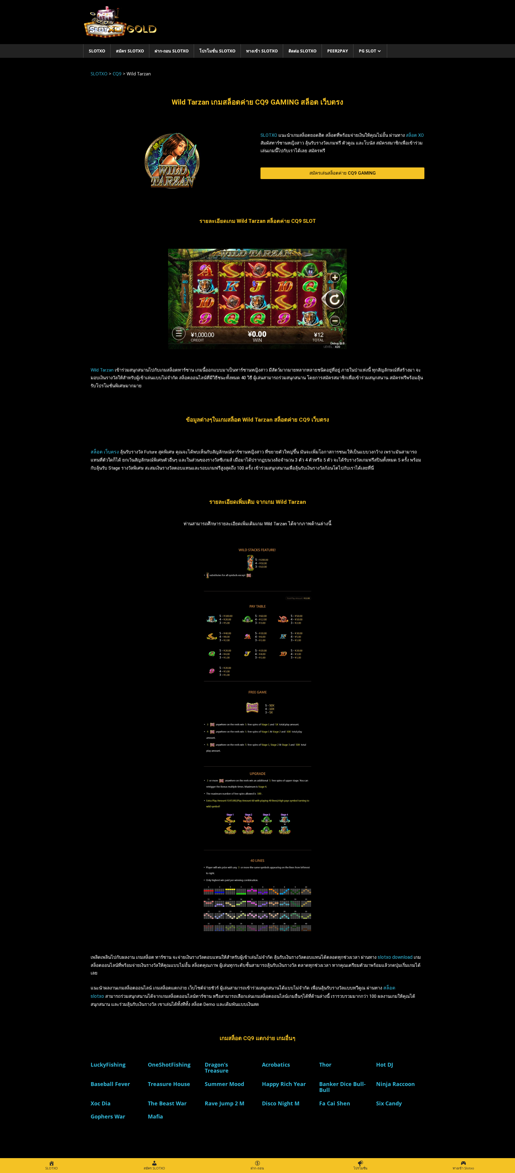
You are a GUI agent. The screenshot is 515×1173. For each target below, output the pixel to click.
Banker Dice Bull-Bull (342, 1086)
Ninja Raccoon (395, 1083)
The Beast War (167, 1103)
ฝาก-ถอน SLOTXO (172, 51)
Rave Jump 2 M (224, 1103)
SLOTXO (97, 51)
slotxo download (395, 957)
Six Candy (389, 1103)
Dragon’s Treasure (217, 1067)
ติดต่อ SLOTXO (302, 51)
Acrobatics (276, 1064)
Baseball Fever (110, 1083)
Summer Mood (224, 1083)
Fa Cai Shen (334, 1103)
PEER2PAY (337, 51)
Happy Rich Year (284, 1083)
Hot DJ (384, 1064)
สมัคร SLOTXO (130, 51)
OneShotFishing (169, 1064)
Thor (325, 1064)
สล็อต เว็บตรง (105, 452)
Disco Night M (281, 1103)
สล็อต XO (415, 135)
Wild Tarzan (102, 370)
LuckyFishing (108, 1064)
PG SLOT (367, 51)
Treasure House (169, 1083)
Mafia (155, 1116)
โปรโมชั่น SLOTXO (217, 51)
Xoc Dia (101, 1103)
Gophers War (108, 1116)
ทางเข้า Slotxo (262, 51)
